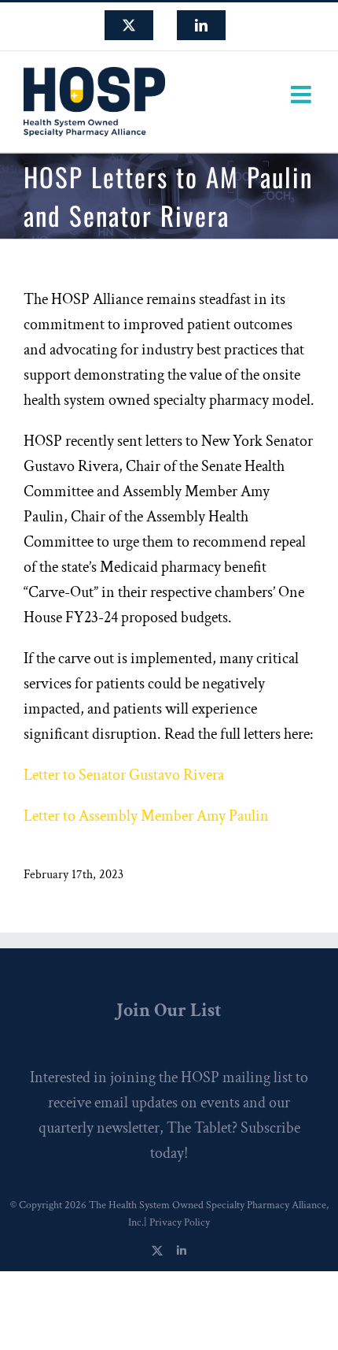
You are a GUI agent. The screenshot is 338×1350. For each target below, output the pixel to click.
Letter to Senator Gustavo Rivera (124, 775)
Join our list (169, 1010)
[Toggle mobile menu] (302, 94)
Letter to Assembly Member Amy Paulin (146, 816)
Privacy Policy (179, 1222)
